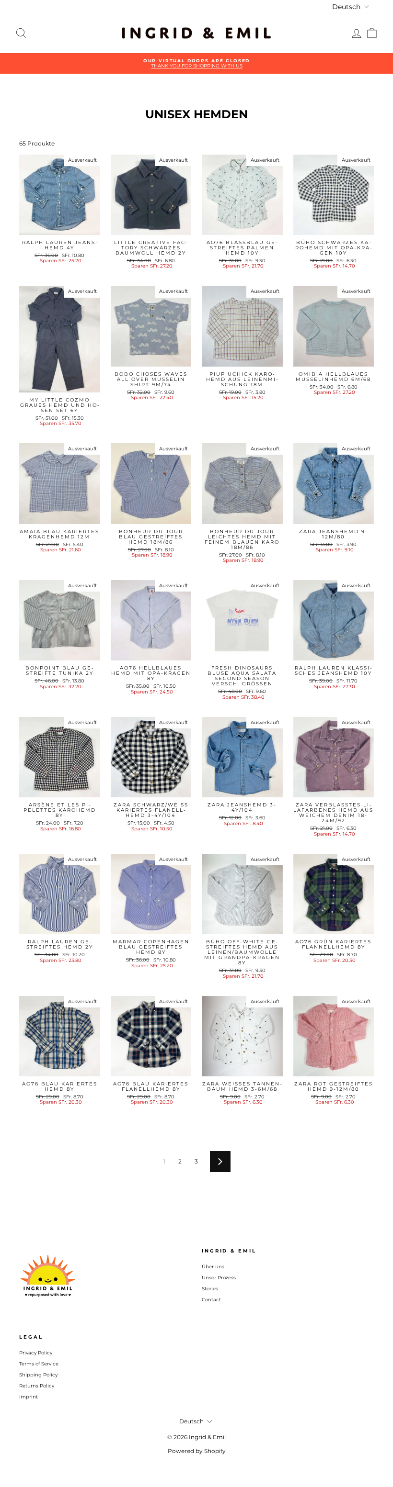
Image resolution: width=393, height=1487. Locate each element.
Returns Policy (36, 1386)
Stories (210, 1289)
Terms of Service (38, 1364)
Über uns (213, 1266)
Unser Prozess (219, 1278)
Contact (211, 1300)
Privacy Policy (35, 1353)
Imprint (28, 1397)
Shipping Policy (38, 1375)
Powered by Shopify (197, 1450)
